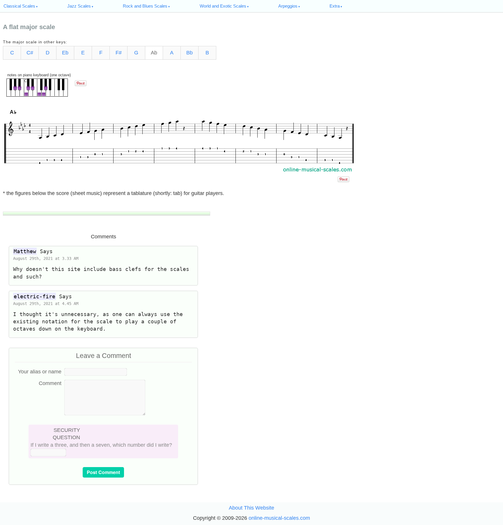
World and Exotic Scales (223, 5)
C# (29, 53)
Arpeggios (287, 5)
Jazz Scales (79, 5)
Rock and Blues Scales (145, 5)
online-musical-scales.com (279, 518)
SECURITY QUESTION (66, 433)
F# (119, 53)
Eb (65, 53)
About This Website (251, 508)
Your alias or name (39, 372)
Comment (50, 383)
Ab (154, 53)
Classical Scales (19, 5)
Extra (335, 5)
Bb (189, 53)
